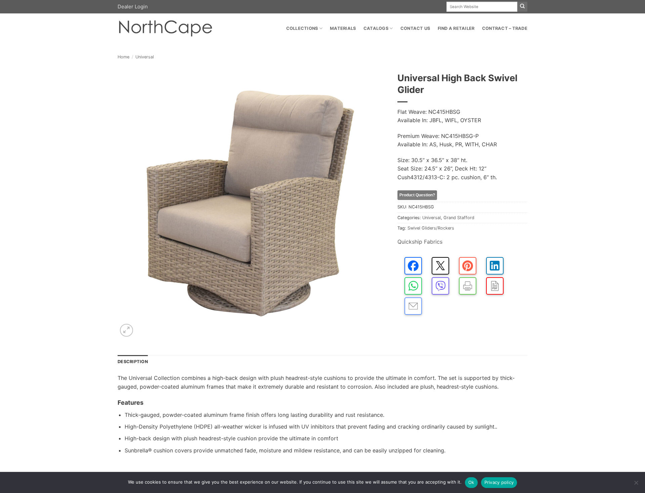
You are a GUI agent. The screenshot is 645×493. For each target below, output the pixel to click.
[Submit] (522, 7)
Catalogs (375, 28)
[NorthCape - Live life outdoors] (165, 28)
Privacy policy (499, 482)
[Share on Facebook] (413, 266)
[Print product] (468, 286)
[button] (126, 330)
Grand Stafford (458, 217)
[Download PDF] (495, 286)
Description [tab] (133, 361)
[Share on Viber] (440, 286)
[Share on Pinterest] (468, 266)
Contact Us (415, 28)
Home (123, 56)
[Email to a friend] (413, 306)
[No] (636, 484)
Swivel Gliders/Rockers (430, 228)
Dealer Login (133, 6)
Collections (302, 28)
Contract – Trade (504, 28)
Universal (144, 56)
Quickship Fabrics (419, 241)
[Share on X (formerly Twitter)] (440, 266)
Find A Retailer (456, 28)
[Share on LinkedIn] (495, 266)
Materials (343, 28)
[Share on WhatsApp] (413, 286)
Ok (471, 482)
